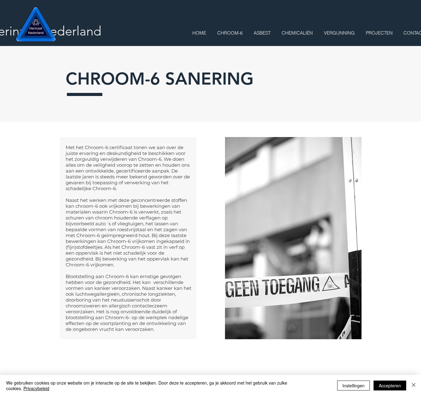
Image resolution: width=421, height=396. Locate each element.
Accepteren (390, 385)
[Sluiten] (413, 385)
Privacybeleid (36, 388)
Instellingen (353, 385)
